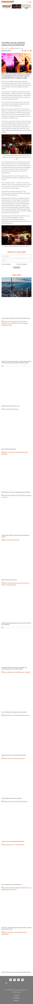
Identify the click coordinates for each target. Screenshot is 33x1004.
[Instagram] (22, 980)
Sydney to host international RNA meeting (13, 841)
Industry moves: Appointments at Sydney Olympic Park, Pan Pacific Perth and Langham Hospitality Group (16, 362)
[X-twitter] (18, 980)
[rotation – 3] (16, 28)
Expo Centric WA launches (9, 449)
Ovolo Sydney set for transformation (11, 884)
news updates (7, 264)
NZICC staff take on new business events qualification (16, 972)
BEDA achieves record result (9, 580)
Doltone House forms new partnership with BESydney (16, 492)
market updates (22, 264)
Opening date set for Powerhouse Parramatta (14, 755)
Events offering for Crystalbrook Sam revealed (14, 712)
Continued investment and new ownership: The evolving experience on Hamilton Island (14, 668)
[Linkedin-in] (10, 980)
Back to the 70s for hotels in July (10, 406)
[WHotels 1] (16, 8)
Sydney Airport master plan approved (12, 798)
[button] (27, 2)
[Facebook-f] (14, 980)
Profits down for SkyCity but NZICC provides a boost (16, 318)
